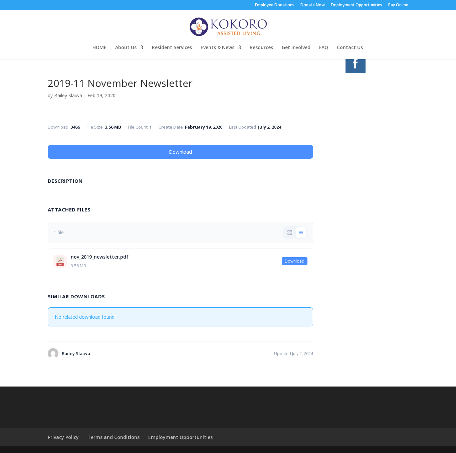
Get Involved (296, 47)
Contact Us (350, 47)
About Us (126, 47)
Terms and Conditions (113, 437)
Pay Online (398, 5)
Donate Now (312, 5)
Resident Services (172, 47)
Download (180, 151)
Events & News (217, 47)
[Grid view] (289, 232)
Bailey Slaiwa (68, 95)
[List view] (301, 232)
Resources (261, 47)
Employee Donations (274, 5)
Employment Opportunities (356, 5)
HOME (99, 47)
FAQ (323, 47)
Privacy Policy (63, 437)
